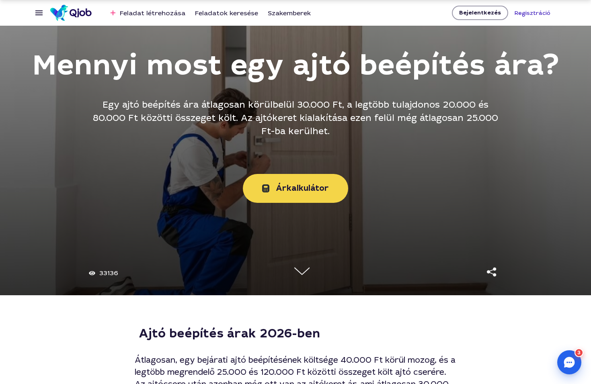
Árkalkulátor (302, 188)
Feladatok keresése (226, 13)
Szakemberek (289, 13)
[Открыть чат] (569, 362)
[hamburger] (39, 12)
